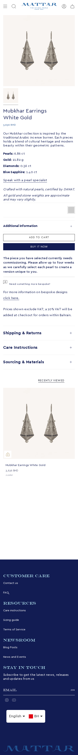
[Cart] (72, 6)
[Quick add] (7, 454)
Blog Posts (10, 647)
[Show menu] (5, 6)
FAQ (6, 592)
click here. (11, 298)
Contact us (10, 583)
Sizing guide (11, 619)
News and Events (14, 656)
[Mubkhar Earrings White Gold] (39, 423)
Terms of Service (14, 629)
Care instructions (14, 610)
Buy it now (39, 246)
